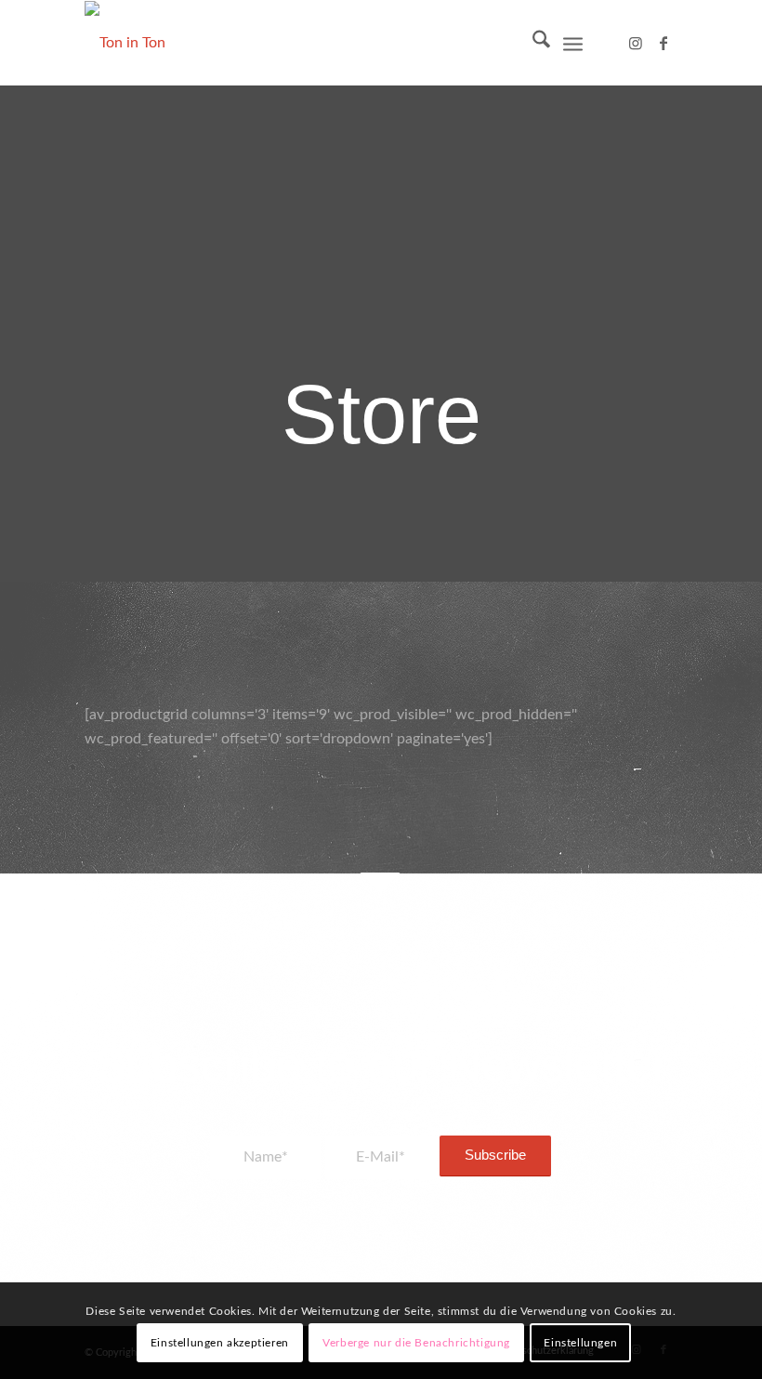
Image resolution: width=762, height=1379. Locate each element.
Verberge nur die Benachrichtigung (416, 1342)
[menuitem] (532, 43)
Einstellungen (580, 1342)
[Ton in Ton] (125, 43)
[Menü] (573, 43)
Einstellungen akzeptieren (220, 1342)
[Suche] (532, 43)
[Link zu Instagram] (636, 43)
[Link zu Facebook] (663, 43)
